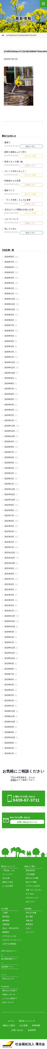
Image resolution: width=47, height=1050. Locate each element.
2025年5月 (10, 336)
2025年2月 (10, 352)
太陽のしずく (7, 994)
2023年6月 (11, 457)
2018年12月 (11, 711)
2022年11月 (11, 494)
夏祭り (7, 142)
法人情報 (24, 1025)
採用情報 (36, 1025)
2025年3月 (10, 346)
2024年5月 (11, 399)
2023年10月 (11, 436)
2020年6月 (10, 632)
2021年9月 (11, 568)
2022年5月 (11, 526)
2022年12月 (11, 489)
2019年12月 (11, 648)
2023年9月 (11, 441)
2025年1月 (11, 357)
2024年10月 (11, 373)
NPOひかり (7, 979)
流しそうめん (10, 229)
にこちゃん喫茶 (8, 998)
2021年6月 (11, 584)
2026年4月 (11, 278)
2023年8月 (11, 447)
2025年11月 (11, 304)
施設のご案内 (9, 1025)
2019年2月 (10, 700)
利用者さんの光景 (12, 181)
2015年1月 (10, 753)
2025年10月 (11, 309)
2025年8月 (10, 320)
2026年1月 (11, 293)
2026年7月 (11, 262)
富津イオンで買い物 (13, 161)
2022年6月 (11, 521)
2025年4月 (10, 341)
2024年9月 (10, 378)
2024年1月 (10, 420)
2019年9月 (10, 663)
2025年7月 (10, 325)
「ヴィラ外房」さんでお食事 (17, 200)
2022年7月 (11, 515)
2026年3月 (11, 283)
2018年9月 (10, 727)
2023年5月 (11, 463)
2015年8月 (10, 743)
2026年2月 (11, 288)
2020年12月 (11, 616)
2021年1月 (11, 610)
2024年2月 (10, 415)
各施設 (13, 780)
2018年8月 (10, 732)
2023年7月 (10, 452)
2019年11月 (11, 653)
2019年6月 (10, 679)
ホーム (11, 1021)
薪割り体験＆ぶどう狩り (15, 152)
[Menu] (43, 3)
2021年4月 (10, 595)
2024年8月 (10, 383)
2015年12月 (11, 737)
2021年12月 (11, 552)
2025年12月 (11, 299)
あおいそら (7, 1002)
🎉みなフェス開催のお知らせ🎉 (19, 209)
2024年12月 (11, 362)
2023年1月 (11, 484)
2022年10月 (11, 500)
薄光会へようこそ (27, 1021)
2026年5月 (11, 272)
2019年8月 (10, 669)
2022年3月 (11, 537)
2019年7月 (10, 674)
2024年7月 (10, 389)
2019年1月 (10, 706)
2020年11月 (11, 621)
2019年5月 (10, 684)
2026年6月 (11, 267)
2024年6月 (11, 394)
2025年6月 (11, 330)
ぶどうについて (11, 219)
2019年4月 (10, 690)
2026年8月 (11, 256)
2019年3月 (10, 695)
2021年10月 (11, 563)
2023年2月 (11, 478)
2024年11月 (11, 367)
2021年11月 (11, 558)
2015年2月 (10, 748)
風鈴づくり (9, 190)
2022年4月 (10, 531)
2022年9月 (11, 505)
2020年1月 (10, 642)
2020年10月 (11, 626)
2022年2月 (11, 542)
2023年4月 (11, 468)
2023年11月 (11, 431)
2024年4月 (10, 404)
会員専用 (32, 1030)
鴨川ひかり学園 (8, 991)
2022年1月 (11, 547)
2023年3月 (10, 473)
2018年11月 (11, 716)
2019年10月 (11, 658)
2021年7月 (11, 579)
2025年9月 (11, 315)
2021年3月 (11, 600)
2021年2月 (10, 605)
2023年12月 (11, 426)
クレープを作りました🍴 (15, 171)
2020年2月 (10, 637)
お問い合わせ (17, 1030)
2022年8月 (11, 510)
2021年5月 (10, 589)
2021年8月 (11, 574)
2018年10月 (11, 722)
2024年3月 (11, 410)
